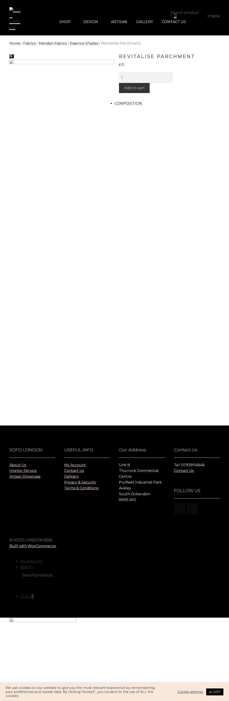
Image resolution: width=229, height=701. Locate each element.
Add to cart (134, 88)
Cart (28, 596)
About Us (17, 465)
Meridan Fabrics (53, 43)
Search (26, 567)
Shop (64, 22)
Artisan (119, 22)
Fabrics (29, 43)
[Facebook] (192, 508)
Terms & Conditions (81, 488)
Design (90, 22)
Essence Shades (84, 43)
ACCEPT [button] (215, 692)
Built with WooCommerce (32, 546)
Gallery (144, 22)
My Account (75, 465)
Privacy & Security (80, 482)
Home (14, 43)
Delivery (71, 476)
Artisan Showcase (24, 476)
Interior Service (23, 471)
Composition (128, 103)
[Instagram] (179, 508)
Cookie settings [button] (190, 692)
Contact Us (174, 22)
